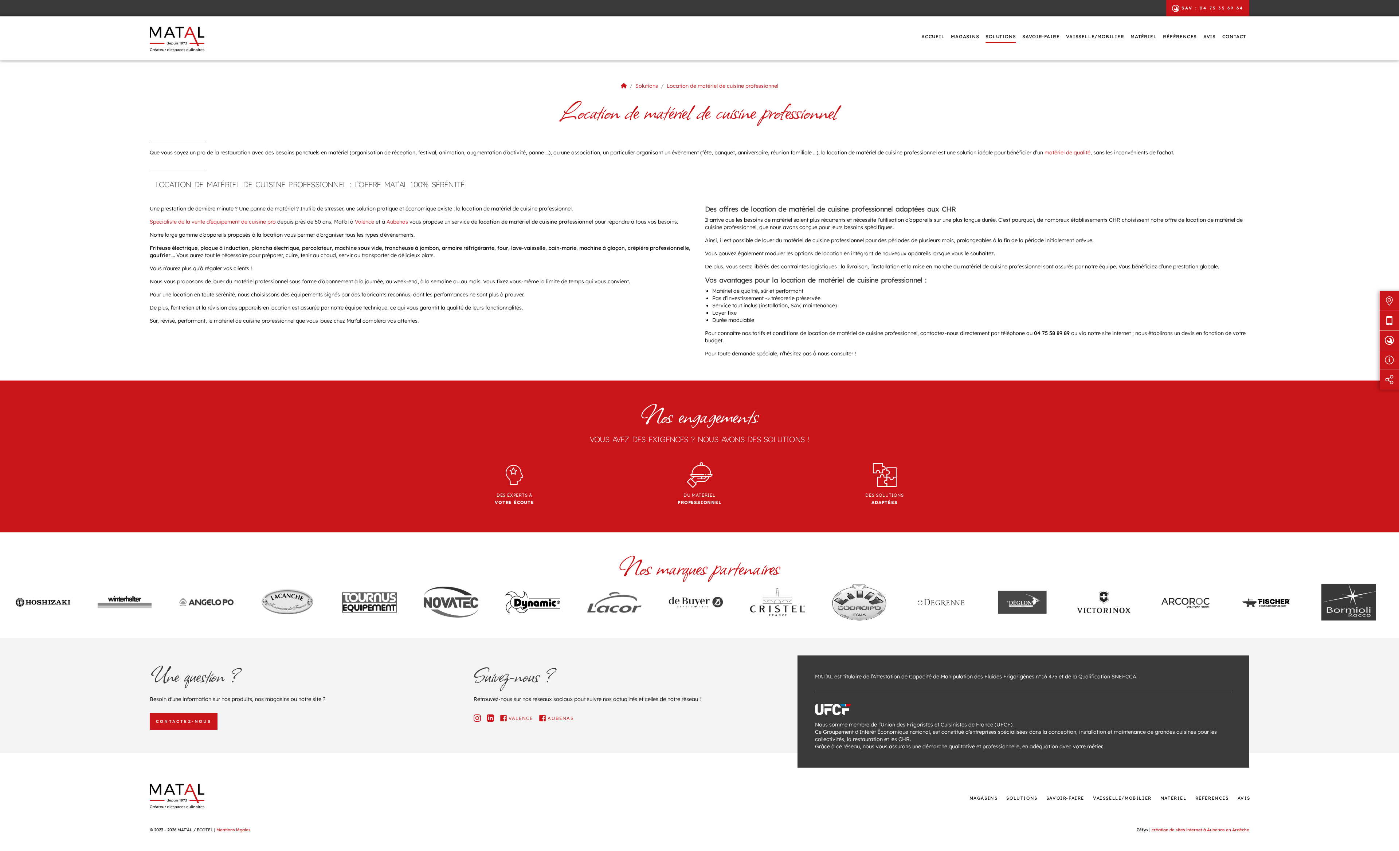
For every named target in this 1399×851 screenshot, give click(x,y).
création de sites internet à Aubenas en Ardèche (1200, 829)
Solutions (1000, 36)
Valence (364, 221)
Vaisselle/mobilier (1095, 36)
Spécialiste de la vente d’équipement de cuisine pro (213, 221)
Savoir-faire (1041, 36)
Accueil (933, 36)
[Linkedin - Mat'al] (490, 718)
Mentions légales (233, 829)
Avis (1209, 36)
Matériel (1143, 36)
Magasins (965, 36)
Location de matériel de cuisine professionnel (722, 86)
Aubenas (397, 221)
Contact (1234, 36)
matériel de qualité (1067, 152)
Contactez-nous (183, 721)
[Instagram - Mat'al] (477, 718)
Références (1180, 36)
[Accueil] (624, 86)
